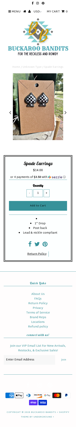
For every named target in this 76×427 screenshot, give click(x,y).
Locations (38, 322)
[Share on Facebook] (30, 245)
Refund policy (38, 326)
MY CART (57, 11)
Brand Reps (38, 317)
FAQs (38, 298)
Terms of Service (38, 312)
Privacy (38, 308)
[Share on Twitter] (37, 245)
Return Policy (37, 254)
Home (16, 67)
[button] (38, 177)
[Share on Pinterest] (45, 245)
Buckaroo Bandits (43, 412)
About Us (38, 294)
